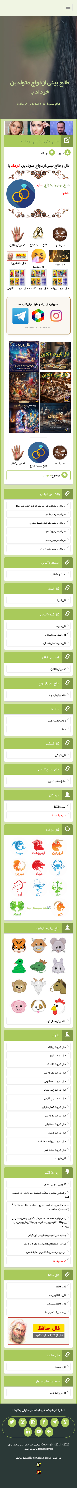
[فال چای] (55, 419)
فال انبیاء (61, 600)
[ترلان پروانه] (39, 129)
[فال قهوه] (55, 388)
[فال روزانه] (24, 357)
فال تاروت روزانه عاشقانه (52, 1141)
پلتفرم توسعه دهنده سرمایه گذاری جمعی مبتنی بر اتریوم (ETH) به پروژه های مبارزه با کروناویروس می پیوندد (40, 1222)
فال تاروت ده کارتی (55, 1124)
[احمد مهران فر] (61, 129)
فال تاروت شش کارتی (54, 1107)
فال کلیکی (60, 755)
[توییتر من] (12, 1422)
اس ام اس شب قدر (55, 514)
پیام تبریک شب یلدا (55, 1312)
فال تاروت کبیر (57, 1055)
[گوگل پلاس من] (49, 1432)
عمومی (47, 475)
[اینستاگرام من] (33, 1422)
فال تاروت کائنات (56, 1064)
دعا (64, 729)
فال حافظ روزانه (57, 1295)
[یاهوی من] (65, 1422)
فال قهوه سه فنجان (55, 634)
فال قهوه (61, 626)
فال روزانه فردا (57, 1392)
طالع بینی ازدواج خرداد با (39, 141)
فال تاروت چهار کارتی (54, 1089)
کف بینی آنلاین (58, 669)
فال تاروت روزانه (56, 1046)
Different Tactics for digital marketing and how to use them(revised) (41, 1207)
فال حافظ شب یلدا (56, 1303)
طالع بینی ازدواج (57, 694)
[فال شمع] (24, 388)
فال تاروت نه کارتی (55, 1115)
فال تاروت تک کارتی (55, 1072)
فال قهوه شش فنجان (54, 643)
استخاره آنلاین (58, 574)
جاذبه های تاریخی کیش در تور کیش (47, 1235)
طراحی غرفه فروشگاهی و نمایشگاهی (46, 1252)
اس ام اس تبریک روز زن (53, 548)
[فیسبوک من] (44, 1422)
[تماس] (22, 1422)
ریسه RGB (60, 806)
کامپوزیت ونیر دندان (55, 1184)
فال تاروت (60, 1158)
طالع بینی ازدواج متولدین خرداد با (39, 87)
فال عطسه (60, 1367)
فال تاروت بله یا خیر (55, 1149)
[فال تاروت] (55, 357)
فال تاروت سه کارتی (55, 1081)
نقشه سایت (22, 1457)
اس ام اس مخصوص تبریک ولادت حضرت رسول (40, 505)
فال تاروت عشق (57, 1132)
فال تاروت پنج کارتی (55, 1098)
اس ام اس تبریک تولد (54, 531)
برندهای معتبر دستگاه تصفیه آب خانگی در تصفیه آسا (40, 1194)
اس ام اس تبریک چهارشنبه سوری (48, 522)
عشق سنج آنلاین (57, 781)
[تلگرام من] (55, 1422)
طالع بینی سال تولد (56, 1021)
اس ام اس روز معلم (56, 540)
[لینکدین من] (28, 1432)
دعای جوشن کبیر (56, 720)
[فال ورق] (24, 419)
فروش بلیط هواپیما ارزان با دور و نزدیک (45, 1243)
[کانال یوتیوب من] (38, 1432)
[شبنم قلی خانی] (16, 129)
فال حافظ (61, 1286)
